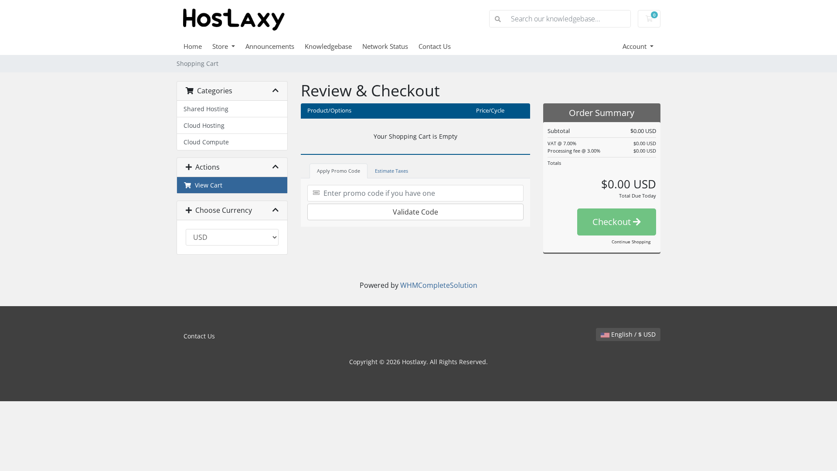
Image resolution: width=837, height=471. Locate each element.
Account (635, 46)
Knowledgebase (328, 46)
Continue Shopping (631, 242)
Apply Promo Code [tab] (338, 170)
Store (221, 46)
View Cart (206, 185)
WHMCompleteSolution (438, 285)
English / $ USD (632, 334)
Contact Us (434, 46)
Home (193, 46)
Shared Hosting (206, 109)
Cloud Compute (206, 142)
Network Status (385, 46)
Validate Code (415, 212)
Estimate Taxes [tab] (391, 170)
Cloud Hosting (204, 125)
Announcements (269, 46)
